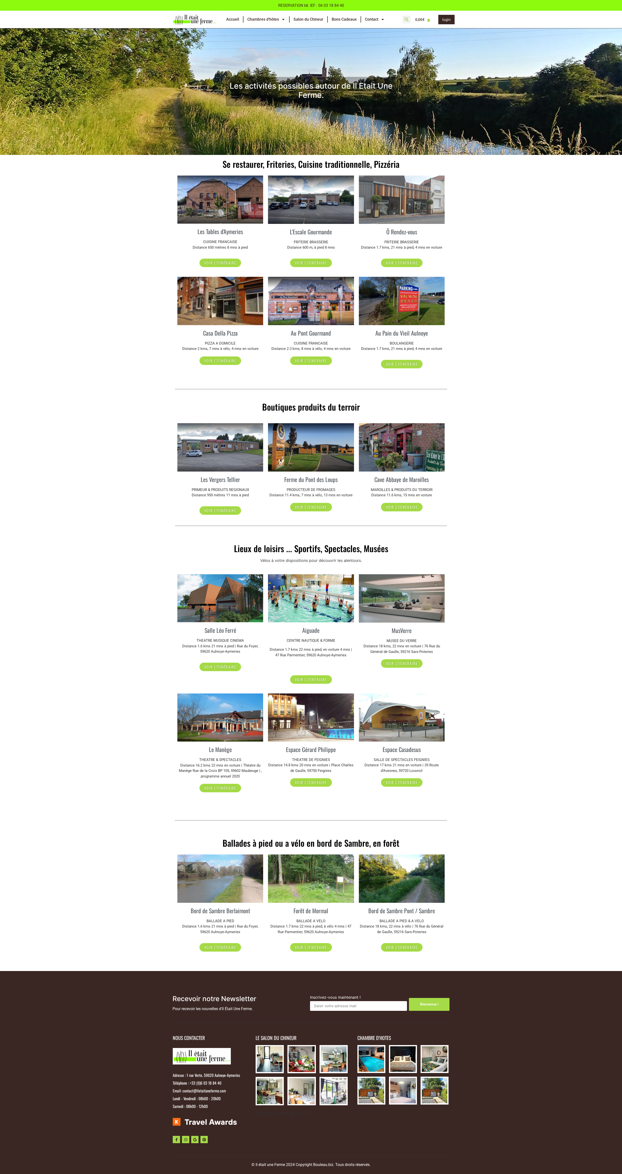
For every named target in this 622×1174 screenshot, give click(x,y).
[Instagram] (185, 1139)
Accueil (232, 19)
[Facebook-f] (176, 1139)
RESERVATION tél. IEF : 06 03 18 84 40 (311, 5)
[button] (406, 19)
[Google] (195, 1139)
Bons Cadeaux (344, 19)
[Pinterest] (204, 1139)
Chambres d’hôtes (263, 19)
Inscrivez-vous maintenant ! (335, 997)
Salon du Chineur (308, 19)
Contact (371, 19)
